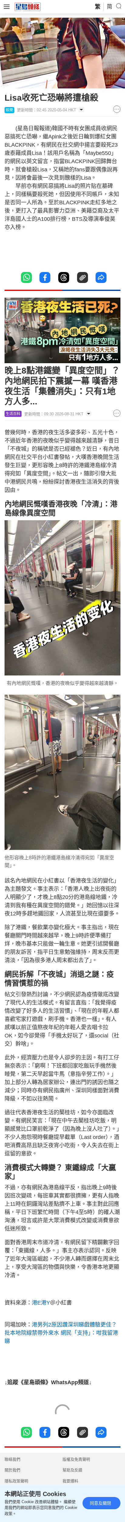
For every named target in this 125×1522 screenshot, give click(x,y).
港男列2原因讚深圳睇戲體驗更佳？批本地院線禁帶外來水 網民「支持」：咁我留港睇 (61, 1333)
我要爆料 (70, 1481)
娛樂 (9, 110)
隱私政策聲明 (16, 1481)
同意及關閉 (100, 1503)
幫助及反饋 (72, 1470)
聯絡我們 (12, 1459)
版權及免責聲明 (76, 1459)
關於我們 (12, 1470)
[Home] (27, 6)
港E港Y (41, 1303)
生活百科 (13, 414)
